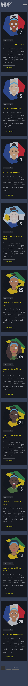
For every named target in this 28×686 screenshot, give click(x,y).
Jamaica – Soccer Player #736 (12, 304)
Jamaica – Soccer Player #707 (12, 370)
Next (14, 668)
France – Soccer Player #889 (13, 634)
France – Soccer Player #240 (13, 45)
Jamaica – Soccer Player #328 (12, 569)
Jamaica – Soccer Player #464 (12, 503)
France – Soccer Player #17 (13, 172)
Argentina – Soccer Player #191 (13, 237)
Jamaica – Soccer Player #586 (12, 436)
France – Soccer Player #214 (13, 109)
